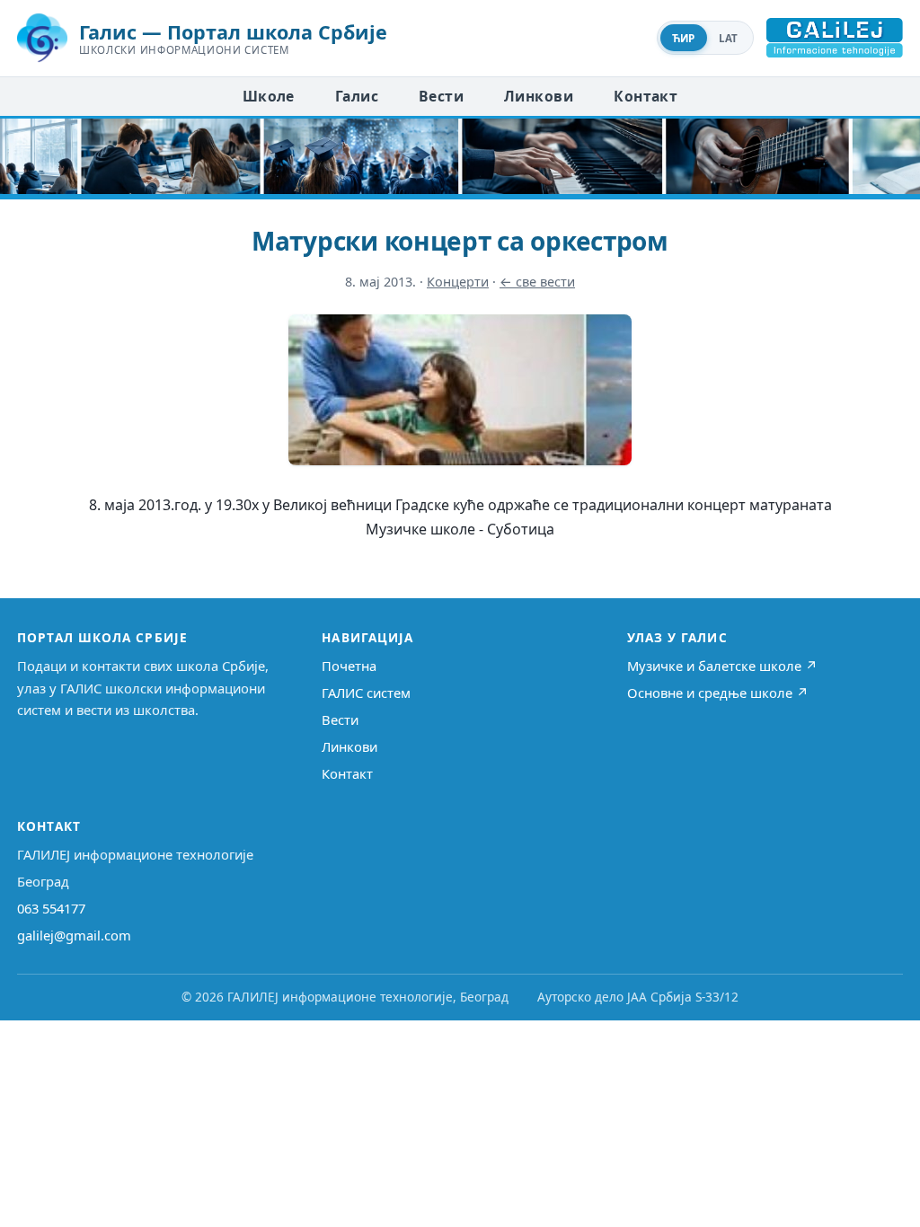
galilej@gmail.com (74, 935)
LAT (729, 38)
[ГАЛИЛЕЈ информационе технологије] (834, 37)
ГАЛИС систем (366, 693)
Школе (269, 96)
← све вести (537, 281)
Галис (356, 96)
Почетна (349, 666)
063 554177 (51, 908)
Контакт (645, 96)
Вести (441, 96)
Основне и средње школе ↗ (718, 693)
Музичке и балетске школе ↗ (722, 666)
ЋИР (683, 38)
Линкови (538, 96)
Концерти (458, 281)
